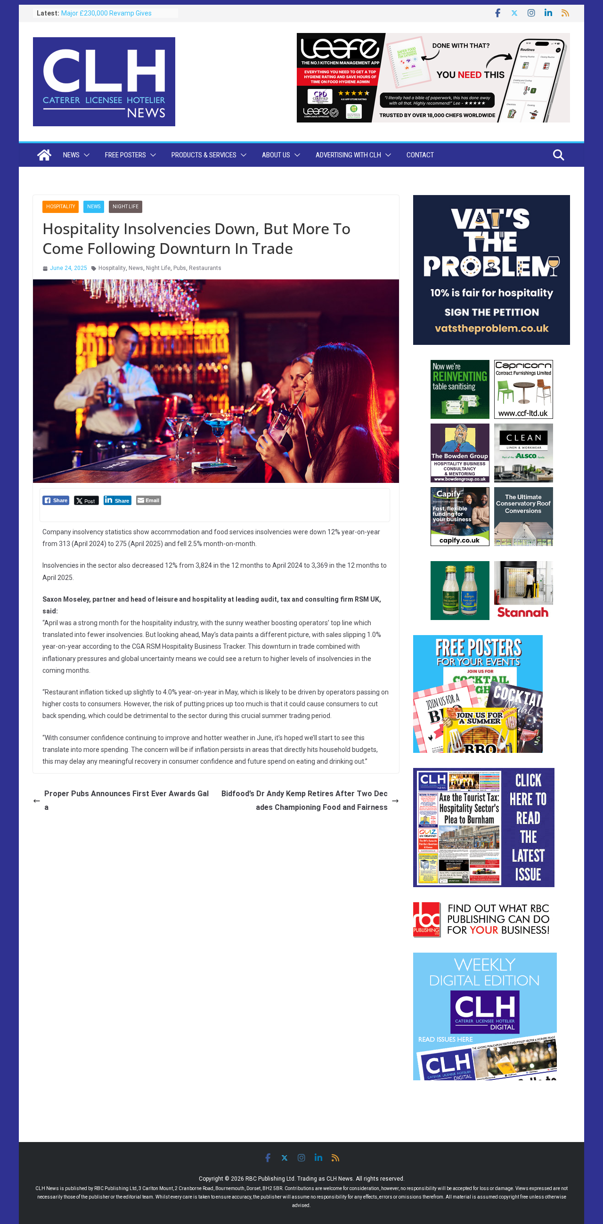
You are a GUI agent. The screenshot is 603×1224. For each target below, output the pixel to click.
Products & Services (203, 155)
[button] (85, 155)
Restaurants (205, 268)
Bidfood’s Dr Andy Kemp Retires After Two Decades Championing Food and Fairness (304, 800)
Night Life (126, 206)
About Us (276, 155)
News (71, 155)
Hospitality (60, 206)
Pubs (179, 268)
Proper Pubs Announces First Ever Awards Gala (126, 800)
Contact (420, 155)
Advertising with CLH (348, 155)
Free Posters (125, 155)
